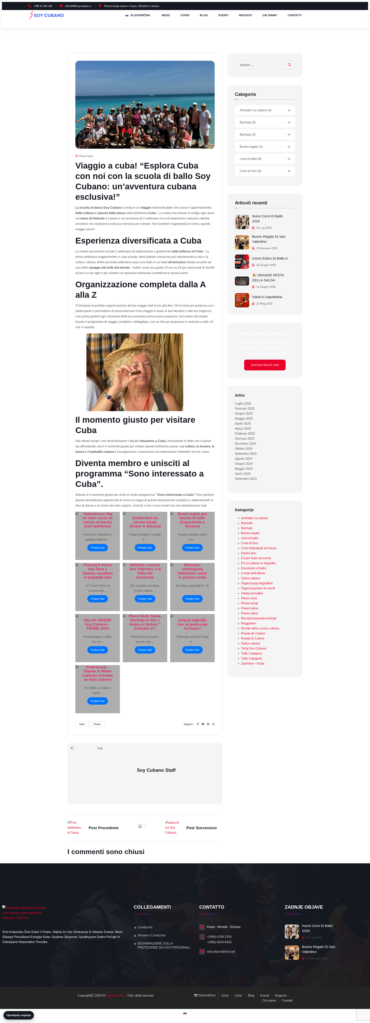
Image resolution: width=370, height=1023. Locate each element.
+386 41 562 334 (43, 6)
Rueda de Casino (253, 633)
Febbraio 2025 (245, 433)
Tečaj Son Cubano (254, 648)
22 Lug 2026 (264, 227)
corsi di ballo (251, 158)
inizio (166, 15)
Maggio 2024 (244, 468)
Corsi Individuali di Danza (258, 548)
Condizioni (145, 927)
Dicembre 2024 (245, 443)
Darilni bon (248, 553)
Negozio (245, 15)
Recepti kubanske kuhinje (259, 618)
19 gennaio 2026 (267, 248)
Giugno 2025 (244, 413)
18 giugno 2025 (266, 265)
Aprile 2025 (243, 423)
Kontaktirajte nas (265, 365)
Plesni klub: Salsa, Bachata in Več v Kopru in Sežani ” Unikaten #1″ (145, 622)
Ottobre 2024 (244, 448)
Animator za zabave (255, 110)
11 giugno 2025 (266, 286)
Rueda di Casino (252, 638)
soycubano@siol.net (221, 951)
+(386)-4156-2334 (219, 936)
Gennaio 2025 (244, 438)
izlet (82, 724)
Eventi (223, 15)
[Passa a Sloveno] (185, 1013)
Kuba (97, 724)
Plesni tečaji (249, 603)
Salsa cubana (250, 578)
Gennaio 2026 (244, 408)
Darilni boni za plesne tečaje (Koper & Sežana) (145, 522)
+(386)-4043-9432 (219, 942)
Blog (204, 15)
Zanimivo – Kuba (252, 663)
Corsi (185, 15)
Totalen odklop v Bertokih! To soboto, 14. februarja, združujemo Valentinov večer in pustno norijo (192, 565)
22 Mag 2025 (264, 303)
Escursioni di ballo (253, 568)
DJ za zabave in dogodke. (259, 563)
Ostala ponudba (252, 593)
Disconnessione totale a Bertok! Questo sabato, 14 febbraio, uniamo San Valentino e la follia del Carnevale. (145, 565)
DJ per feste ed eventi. (256, 558)
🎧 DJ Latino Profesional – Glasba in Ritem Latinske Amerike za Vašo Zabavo (97, 671)
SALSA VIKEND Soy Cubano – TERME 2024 (97, 624)
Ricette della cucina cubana (260, 628)
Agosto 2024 (243, 458)
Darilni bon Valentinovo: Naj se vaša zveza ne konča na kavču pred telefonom (97, 518)
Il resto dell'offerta (253, 573)
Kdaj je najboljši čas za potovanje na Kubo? (192, 624)
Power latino (249, 608)
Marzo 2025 (243, 428)
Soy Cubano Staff (156, 770)
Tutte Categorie (251, 653)
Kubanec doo (115, 995)
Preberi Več (98, 547)
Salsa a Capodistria (267, 297)
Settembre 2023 (246, 478)
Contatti (295, 15)
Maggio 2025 (244, 418)
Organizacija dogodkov (257, 583)
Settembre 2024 (246, 453)
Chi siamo (269, 15)
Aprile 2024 (243, 473)
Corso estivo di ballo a (270, 258)
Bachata (248, 122)
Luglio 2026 (243, 403)
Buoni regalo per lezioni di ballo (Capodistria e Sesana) (192, 520)
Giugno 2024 (244, 463)
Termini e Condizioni (152, 935)
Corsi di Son (250, 171)
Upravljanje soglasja (19, 1015)
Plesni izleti (86, 156)
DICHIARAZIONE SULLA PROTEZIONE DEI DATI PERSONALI (164, 945)
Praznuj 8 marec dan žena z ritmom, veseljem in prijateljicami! (98, 571)
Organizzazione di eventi (258, 588)
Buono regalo (251, 146)
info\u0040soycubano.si (78, 6)
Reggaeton (248, 623)
